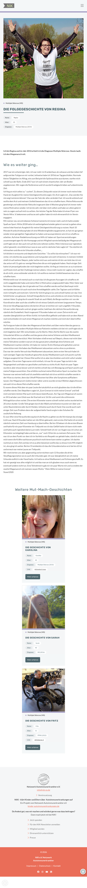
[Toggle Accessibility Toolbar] (83, 871)
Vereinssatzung (45, 795)
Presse (33, 837)
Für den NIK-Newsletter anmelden (45, 824)
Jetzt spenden (36, 820)
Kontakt (57, 866)
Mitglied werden (37, 829)
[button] (5, 883)
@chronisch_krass (40, 569)
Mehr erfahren (32, 577)
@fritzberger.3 (39, 740)
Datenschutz (45, 866)
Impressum (31, 866)
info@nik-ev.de (43, 790)
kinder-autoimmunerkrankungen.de (43, 806)
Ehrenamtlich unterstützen (42, 833)
